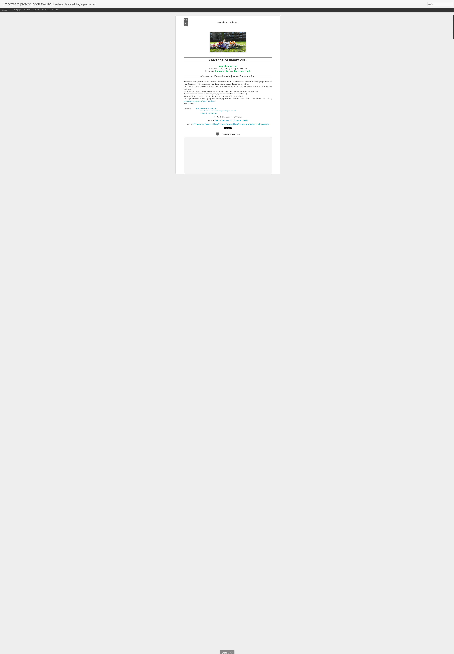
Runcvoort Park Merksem (235, 124)
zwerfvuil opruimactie (261, 124)
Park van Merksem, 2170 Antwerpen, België (231, 120)
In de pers (55, 10)
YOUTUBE (46, 10)
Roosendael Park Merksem (215, 124)
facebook (27, 10)
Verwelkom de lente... (228, 22)
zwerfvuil (249, 124)
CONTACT (37, 10)
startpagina (18, 10)
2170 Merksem (198, 124)
